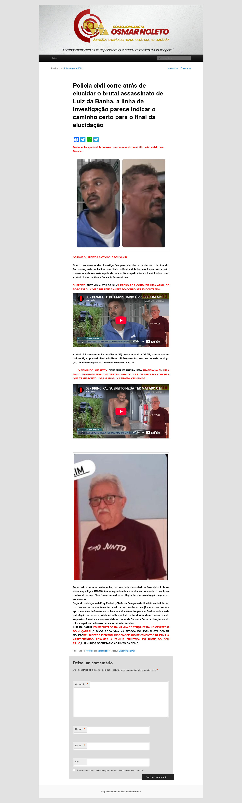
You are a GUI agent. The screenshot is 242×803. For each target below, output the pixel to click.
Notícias (90, 650)
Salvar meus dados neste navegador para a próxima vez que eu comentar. (110, 770)
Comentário (81, 684)
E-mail (80, 745)
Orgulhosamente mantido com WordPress (121, 791)
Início (54, 58)
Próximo (185, 68)
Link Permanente (127, 650)
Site (77, 761)
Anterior (173, 68)
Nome (80, 729)
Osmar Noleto (103, 650)
